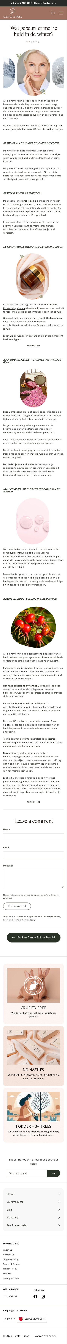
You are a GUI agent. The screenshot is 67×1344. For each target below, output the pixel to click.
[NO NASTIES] (33, 1047)
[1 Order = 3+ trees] (33, 1106)
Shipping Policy (10, 1259)
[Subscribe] (53, 1173)
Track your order (11, 1278)
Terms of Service (21, 920)
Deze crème (9, 753)
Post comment (17, 906)
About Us (7, 1250)
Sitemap (7, 1273)
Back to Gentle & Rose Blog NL (36, 937)
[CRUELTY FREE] (33, 985)
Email (6, 847)
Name (6, 829)
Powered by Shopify (44, 1336)
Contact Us (8, 1254)
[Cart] (52, 13)
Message (8, 865)
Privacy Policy (10, 1268)
